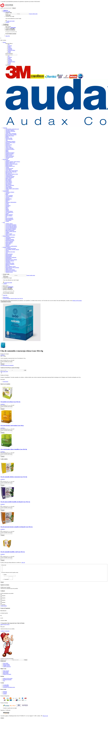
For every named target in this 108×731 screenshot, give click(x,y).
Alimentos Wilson (11, 50)
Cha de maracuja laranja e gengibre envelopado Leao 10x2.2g (16, 526)
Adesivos (7, 193)
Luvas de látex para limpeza (11, 225)
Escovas (7, 204)
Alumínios (8, 160)
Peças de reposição (9, 217)
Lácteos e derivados (9, 148)
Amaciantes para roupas (10, 251)
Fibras (7, 207)
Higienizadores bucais (10, 240)
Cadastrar (7, 22)
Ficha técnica (5, 381)
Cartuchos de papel (9, 168)
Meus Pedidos (6, 673)
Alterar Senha (5, 671)
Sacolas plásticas (9, 181)
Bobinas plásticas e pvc (10, 166)
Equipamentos (6, 190)
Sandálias (7, 232)
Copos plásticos (9, 169)
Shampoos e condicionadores (11, 246)
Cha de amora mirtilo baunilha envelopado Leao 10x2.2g (15, 501)
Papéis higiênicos (9, 242)
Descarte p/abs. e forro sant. (11, 171)
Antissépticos (8, 238)
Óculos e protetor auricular (11, 231)
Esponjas (7, 206)
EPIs (4, 222)
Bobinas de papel (9, 165)
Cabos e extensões (9, 195)
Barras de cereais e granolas (11, 134)
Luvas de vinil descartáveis (11, 228)
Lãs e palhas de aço (9, 212)
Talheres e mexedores (10, 185)
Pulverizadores (8, 220)
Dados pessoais (6, 670)
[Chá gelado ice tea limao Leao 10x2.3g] (7, 399)
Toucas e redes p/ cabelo (10, 234)
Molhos (7, 151)
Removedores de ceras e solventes (12, 267)
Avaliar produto (3, 605)
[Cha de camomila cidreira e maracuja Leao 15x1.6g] (7, 474)
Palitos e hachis (9, 178)
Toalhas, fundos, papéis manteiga (12, 188)
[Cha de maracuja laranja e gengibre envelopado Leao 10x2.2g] (7, 524)
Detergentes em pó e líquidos (11, 259)
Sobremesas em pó (9, 157)
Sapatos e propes (9, 233)
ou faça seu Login (6, 11)
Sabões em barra (9, 268)
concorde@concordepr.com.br (9, 687)
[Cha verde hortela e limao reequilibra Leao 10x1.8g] (7, 446)
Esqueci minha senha (33, 13)
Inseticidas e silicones (10, 260)
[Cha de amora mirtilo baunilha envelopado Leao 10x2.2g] (7, 499)
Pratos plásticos (9, 180)
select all (23, 562)
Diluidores (8, 199)
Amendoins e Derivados (10, 131)
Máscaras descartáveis (10, 230)
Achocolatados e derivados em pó (12, 128)
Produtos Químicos (7, 247)
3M (8, 44)
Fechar (2, 718)
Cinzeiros (7, 197)
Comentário (6, 579)
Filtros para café (9, 172)
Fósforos (7, 210)
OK (25, 370)
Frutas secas (8, 145)
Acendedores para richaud (11, 248)
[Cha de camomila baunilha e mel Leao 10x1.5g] (7, 549)
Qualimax (10, 48)
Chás (7, 140)
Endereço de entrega (7, 674)
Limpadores (8, 261)
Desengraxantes (9, 255)
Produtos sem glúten (10, 153)
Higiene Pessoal (6, 236)
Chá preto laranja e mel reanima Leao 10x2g (12, 425)
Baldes (7, 194)
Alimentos (5, 127)
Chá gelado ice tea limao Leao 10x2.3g (10, 401)
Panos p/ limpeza (9, 215)
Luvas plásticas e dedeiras (11, 229)
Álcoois (7, 250)
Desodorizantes (9, 258)
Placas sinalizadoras (9, 219)
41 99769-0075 (6, 686)
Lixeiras (7, 213)
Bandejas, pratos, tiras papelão (11, 163)
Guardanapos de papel (10, 176)
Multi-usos (8, 265)
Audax (9, 52)
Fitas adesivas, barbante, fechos (12, 174)
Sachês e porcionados (10, 156)
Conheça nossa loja (7, 666)
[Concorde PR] (6, 6)
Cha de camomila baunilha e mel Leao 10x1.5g (12, 551)
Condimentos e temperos (10, 141)
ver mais (7, 158)
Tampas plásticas (9, 187)
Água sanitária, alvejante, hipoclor (12, 249)
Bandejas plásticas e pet (10, 162)
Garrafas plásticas (9, 175)
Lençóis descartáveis (10, 177)
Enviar (2, 582)
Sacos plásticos (8, 184)
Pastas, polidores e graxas (11, 266)
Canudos (7, 167)
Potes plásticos (8, 179)
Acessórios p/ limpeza (10, 192)
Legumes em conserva (10, 149)
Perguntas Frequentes (7, 679)
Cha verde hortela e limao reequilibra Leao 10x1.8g (13, 449)
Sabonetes (8, 245)
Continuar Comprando (4, 630)
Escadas (7, 203)
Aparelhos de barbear (10, 239)
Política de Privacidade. (77, 300)
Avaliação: (2, 355)
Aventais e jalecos (9, 223)
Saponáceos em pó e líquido (11, 270)
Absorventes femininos (10, 237)
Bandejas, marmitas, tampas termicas (13, 161)
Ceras (7, 252)
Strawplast (10, 49)
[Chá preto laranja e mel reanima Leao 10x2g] (7, 423)
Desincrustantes (9, 256)
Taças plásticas (8, 186)
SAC (4, 680)
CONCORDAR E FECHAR (6, 301)
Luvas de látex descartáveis (11, 224)
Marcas (4, 42)
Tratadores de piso (9, 272)
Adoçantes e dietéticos (10, 130)
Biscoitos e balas (9, 138)
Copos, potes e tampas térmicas (12, 170)
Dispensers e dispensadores (11, 202)
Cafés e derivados (9, 139)
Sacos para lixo (9, 183)
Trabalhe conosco (6, 665)
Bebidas (7, 136)
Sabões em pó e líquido (10, 269)
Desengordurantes (9, 254)
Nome (5, 574)
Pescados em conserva (10, 152)
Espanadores (8, 205)
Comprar (2, 364)
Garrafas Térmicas (9, 211)
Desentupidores (9, 198)
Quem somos (5, 663)
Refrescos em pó (9, 154)
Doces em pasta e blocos (10, 142)
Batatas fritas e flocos (10, 135)
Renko (9, 46)
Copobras (10, 45)
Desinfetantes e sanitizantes (11, 257)
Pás (6, 216)
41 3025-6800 (6, 685)
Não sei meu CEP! (4, 371)
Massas (7, 150)
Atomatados (8, 132)
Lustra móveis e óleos (10, 263)
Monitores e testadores (10, 264)
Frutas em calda (9, 144)
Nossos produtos (6, 664)
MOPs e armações (9, 214)
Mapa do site (45, 715)
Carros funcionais (9, 196)
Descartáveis (5, 159)
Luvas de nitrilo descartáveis (11, 226)
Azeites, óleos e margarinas (11, 133)
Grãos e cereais (9, 147)
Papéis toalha (8, 243)
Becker (9, 51)
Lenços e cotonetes (9, 241)
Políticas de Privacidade (7, 678)
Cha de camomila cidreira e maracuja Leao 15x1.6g (13, 476)
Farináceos (8, 143)
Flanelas (7, 208)
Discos (7, 201)
